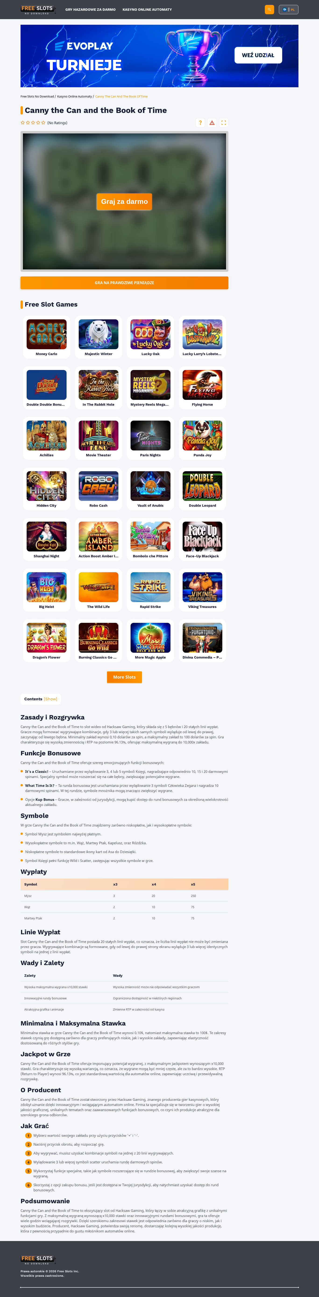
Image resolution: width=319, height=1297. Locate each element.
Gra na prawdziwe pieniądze (124, 282)
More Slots (124, 677)
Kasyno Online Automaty (147, 9)
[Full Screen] (223, 122)
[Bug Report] (212, 122)
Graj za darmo (124, 201)
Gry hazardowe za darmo (90, 9)
